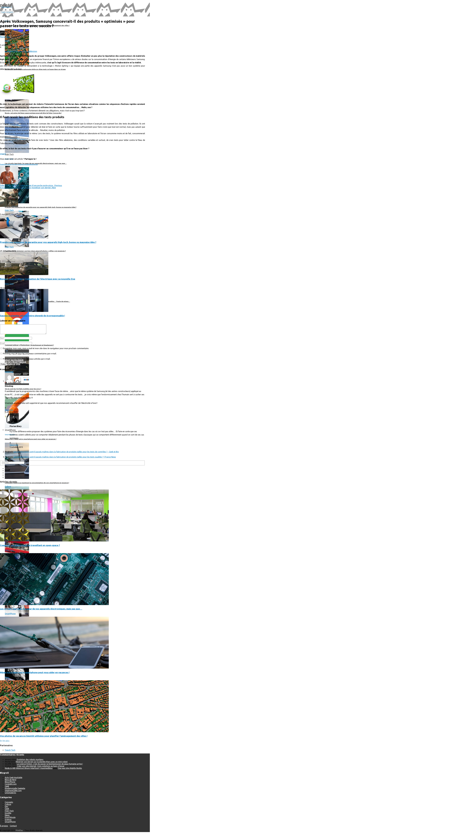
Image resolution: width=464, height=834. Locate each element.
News (7, 41)
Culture (8, 486)
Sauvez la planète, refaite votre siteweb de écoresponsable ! (32, 315)
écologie (8, 51)
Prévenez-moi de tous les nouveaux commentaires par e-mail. (29, 353)
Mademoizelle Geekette (15, 788)
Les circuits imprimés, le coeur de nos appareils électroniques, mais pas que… (41, 609)
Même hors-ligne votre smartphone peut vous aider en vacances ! (34, 672)
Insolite (8, 813)
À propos (4, 826)
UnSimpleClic (10, 793)
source (3, 154)
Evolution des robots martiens (30, 759)
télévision (33, 51)
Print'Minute (10, 817)
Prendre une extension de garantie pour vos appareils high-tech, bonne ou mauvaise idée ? (48, 242)
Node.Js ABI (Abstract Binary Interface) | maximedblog (28, 768)
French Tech (10, 750)
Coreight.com (11, 784)
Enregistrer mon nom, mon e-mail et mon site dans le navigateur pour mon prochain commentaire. (46, 348)
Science (8, 819)
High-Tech (9, 210)
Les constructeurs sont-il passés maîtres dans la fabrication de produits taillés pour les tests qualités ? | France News (65, 457)
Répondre (9, 410)
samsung (25, 51)
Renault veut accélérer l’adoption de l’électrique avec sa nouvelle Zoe (37, 279)
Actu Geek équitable (13, 777)
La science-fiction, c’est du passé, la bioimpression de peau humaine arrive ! (50, 764)
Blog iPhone (10, 782)
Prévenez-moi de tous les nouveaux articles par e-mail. (26, 359)
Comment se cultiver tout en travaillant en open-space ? (30, 545)
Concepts (9, 802)
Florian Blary (5, 37)
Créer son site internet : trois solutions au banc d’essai (40, 766)
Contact (13, 826)
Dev (6, 806)
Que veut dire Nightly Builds (70, 768)
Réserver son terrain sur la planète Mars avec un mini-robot (42, 762)
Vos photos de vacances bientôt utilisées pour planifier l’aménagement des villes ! (43, 736)
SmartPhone (10, 614)
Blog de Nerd (10, 780)
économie (16, 51)
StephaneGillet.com (13, 790)
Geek (7, 786)
